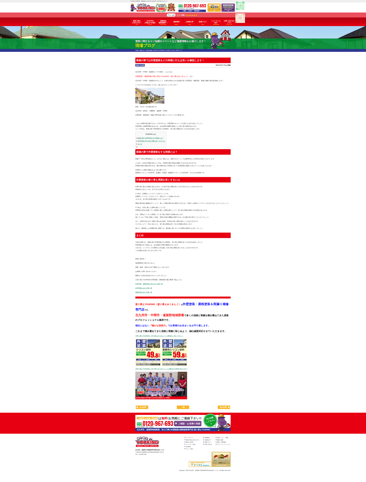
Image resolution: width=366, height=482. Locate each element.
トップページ (189, 437)
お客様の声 (189, 23)
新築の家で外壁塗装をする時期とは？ (151, 138)
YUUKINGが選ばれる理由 (150, 22)
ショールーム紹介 (216, 22)
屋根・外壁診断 (221, 442)
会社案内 (188, 446)
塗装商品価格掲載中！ (163, 22)
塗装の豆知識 (140, 65)
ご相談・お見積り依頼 (189, 423)
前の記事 (223, 407)
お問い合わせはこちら (229, 22)
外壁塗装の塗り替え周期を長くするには (151, 141)
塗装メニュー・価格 (222, 437)
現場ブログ (203, 23)
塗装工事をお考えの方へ (136, 22)
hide (154, 134)
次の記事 (142, 407)
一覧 (183, 407)
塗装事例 (176, 23)
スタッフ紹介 (189, 449)
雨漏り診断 (220, 440)
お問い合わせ (208, 444)
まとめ (140, 144)
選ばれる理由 (189, 442)
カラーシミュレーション (224, 444)
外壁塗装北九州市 (221, 465)
